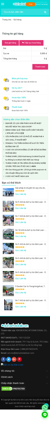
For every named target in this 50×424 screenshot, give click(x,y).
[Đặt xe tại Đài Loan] (23, 3)
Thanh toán (40, 67)
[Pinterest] (19, 359)
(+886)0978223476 (29, 349)
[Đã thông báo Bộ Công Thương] (25, 365)
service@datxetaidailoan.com (20, 353)
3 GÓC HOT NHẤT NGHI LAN (17, 176)
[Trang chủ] (25, 325)
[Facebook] (3, 359)
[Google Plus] (14, 359)
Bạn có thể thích (11, 182)
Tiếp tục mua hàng (32, 43)
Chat (30, 4)
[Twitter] (8, 359)
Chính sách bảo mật (27, 406)
